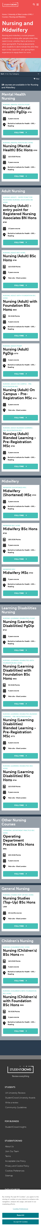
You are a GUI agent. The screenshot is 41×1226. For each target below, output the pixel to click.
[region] (20, 1208)
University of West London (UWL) (20, 14)
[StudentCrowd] (10, 4)
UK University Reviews (15, 1093)
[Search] (34, 4)
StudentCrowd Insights (15, 1127)
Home (4, 14)
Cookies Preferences (14, 1171)
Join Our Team (12, 1151)
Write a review (11, 1102)
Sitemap (9, 1175)
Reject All (20, 1215)
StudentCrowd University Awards (20, 1098)
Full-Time (19, 132)
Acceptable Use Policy (15, 1161)
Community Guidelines (16, 1107)
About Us (9, 1146)
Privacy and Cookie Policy (17, 1166)
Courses (5, 17)
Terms (8, 1156)
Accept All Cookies (21, 1222)
